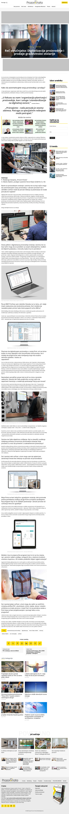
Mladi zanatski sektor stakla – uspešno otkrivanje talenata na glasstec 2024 (61, 152)
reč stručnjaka (13, 633)
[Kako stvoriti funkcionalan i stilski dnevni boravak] (54, 759)
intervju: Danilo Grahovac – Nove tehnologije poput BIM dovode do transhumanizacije (61, 86)
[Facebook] (9, 643)
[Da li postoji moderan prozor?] (60, 743)
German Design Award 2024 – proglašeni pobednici (11, 768)
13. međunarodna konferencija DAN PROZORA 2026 (61, 104)
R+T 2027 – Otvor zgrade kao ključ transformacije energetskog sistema (61, 169)
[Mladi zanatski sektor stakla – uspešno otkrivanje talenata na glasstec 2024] (52, 152)
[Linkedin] (26, 643)
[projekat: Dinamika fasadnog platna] (12, 707)
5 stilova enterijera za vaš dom (9, 751)
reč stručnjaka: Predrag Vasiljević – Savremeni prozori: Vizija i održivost (27, 768)
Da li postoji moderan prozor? (58, 751)
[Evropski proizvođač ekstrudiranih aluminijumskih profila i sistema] (52, 175)
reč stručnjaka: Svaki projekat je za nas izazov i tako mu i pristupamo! (45, 768)
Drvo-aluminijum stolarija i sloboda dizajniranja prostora (26, 752)
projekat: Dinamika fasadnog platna (12, 715)
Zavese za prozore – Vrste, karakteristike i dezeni (62, 768)
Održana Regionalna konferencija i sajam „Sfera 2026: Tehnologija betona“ (61, 109)
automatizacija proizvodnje (13, 630)
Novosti (30, 46)
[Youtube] (11, 806)
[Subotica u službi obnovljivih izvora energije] (36, 687)
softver (19, 633)
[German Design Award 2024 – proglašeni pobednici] (3, 768)
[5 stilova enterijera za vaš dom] (9, 743)
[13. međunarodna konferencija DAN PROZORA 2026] (52, 104)
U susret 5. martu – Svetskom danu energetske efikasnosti (61, 164)
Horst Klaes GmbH (33, 630)
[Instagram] (5, 806)
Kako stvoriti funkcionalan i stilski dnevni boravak (62, 759)
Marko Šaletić (5, 633)
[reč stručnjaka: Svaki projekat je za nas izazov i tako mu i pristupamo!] (37, 768)
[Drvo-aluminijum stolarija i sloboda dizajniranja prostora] (26, 743)
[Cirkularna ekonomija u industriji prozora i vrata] (52, 92)
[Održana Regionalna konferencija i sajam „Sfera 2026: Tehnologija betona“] (52, 109)
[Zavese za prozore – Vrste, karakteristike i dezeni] (54, 768)
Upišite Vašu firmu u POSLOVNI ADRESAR (62, 158)
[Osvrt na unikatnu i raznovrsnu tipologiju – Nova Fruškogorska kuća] (43, 743)
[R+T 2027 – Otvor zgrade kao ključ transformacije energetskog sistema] (52, 169)
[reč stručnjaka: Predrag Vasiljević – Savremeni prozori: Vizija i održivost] (20, 768)
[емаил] (31, 643)
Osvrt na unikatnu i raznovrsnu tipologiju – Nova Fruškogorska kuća (42, 752)
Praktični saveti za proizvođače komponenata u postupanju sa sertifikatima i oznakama (34, 716)
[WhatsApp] (22, 643)
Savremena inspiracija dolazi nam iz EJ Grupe (45, 759)
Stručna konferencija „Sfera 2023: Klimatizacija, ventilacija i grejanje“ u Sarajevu (35, 652)
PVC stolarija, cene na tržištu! (11, 650)
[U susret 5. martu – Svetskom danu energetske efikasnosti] (52, 163)
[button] (4, 2)
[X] (13, 643)
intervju (41, 630)
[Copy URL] (40, 643)
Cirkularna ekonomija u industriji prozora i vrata (60, 92)
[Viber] (35, 643)
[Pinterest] (17, 643)
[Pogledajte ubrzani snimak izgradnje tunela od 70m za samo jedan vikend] (12, 666)
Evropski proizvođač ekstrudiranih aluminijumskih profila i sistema (61, 175)
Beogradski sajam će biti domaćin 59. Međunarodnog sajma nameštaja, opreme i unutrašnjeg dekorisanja (28, 761)
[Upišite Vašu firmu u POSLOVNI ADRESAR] (52, 158)
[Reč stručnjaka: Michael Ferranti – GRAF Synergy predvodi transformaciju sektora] (52, 98)
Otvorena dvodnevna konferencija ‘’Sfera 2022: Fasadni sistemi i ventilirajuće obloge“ (11, 695)
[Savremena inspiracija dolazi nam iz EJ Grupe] (37, 759)
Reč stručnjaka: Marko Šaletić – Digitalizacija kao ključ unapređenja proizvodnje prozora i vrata (11, 761)
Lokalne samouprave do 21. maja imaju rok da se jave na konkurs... (35, 674)
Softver (38, 46)
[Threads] (14, 806)
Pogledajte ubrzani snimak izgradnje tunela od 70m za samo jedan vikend (11, 675)
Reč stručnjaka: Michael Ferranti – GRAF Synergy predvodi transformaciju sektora (60, 98)
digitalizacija (25, 630)
